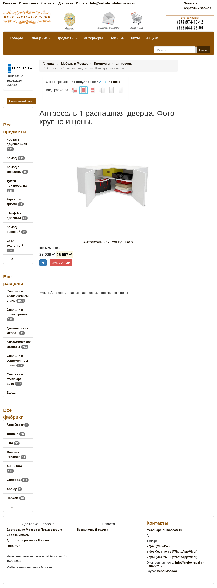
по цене (114, 82)
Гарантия (13, 545)
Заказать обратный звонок (197, 5)
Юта (12, 443)
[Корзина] (145, 20)
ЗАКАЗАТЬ (59, 262)
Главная (9, 3)
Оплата (81, 3)
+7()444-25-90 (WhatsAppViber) (172, 557)
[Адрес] (72, 20)
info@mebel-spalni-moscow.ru (112, 3)
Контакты (48, 3)
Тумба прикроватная (17, 185)
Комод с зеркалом (17, 169)
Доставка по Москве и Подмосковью (34, 529)
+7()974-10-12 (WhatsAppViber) (172, 551)
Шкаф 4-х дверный (16, 215)
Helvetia (15, 498)
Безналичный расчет (92, 529)
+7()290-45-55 (159, 546)
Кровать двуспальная (17, 144)
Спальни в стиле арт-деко (15, 379)
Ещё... (11, 259)
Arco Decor (17, 424)
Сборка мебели (18, 535)
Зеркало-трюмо (14, 201)
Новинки (117, 38)
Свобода (17, 479)
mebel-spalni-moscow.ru (164, 530)
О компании (28, 3)
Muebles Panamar (16, 454)
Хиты (135, 38)
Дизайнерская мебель (17, 330)
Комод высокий (16, 229)
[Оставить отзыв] (43, 262)
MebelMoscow (167, 571)
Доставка (65, 3)
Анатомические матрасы (19, 344)
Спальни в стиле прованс (18, 314)
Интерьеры (93, 38)
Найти (203, 50)
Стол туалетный (15, 245)
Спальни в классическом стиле (18, 296)
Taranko (15, 434)
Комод (15, 158)
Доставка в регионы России (28, 540)
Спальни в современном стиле (17, 360)
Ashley (14, 489)
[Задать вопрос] (109, 20)
